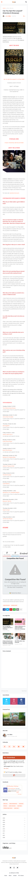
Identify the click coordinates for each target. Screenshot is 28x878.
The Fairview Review (7, 518)
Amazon (7, 142)
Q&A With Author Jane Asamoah (20, 641)
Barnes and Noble (19, 142)
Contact (15, 875)
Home (4, 8)
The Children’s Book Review (9, 408)
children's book (14, 605)
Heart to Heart (6, 510)
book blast (20, 805)
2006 (14, 837)
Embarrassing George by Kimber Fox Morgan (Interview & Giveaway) (8, 642)
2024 (14, 820)
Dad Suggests (6, 425)
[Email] (17, 609)
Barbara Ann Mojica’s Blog (9, 457)
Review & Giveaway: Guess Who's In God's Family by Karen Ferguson (13, 720)
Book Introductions (13, 803)
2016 (14, 828)
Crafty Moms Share (7, 441)
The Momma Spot (7, 474)
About (10, 875)
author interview (9, 8)
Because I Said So (7, 501)
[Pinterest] (10, 609)
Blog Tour (5, 803)
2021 (14, 826)
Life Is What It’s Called (8, 417)
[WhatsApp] (14, 609)
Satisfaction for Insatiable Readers (11, 492)
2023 (14, 822)
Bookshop (11, 142)
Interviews (21, 803)
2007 (14, 835)
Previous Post (5, 690)
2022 (14, 824)
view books (19, 794)
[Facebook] (4, 609)
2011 (14, 833)
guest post (16, 808)
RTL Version (21, 875)
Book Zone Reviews (7, 450)
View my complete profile (12, 736)
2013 (14, 831)
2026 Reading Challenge (12, 786)
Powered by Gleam (16, 593)
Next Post (24, 690)
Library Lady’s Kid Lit (7, 434)
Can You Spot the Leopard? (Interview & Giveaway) (7, 628)
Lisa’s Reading (6, 483)
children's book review (8, 808)
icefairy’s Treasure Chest (8, 466)
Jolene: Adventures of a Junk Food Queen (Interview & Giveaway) (20, 628)
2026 (14, 818)
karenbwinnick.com (14, 193)
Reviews (5, 805)
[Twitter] (7, 609)
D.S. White (9, 734)
